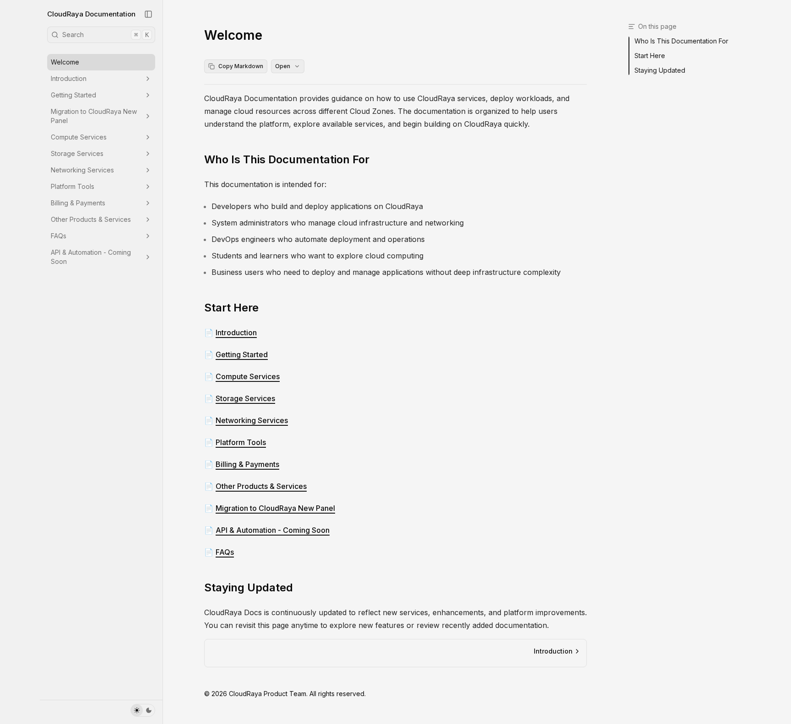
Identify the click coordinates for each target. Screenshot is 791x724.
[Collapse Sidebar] (148, 14)
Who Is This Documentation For (286, 159)
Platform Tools (72, 186)
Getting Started (73, 95)
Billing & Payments (78, 203)
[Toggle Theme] (142, 710)
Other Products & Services (91, 219)
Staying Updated (248, 587)
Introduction (69, 78)
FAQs (58, 236)
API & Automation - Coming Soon (91, 256)
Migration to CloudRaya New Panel (94, 115)
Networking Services (82, 170)
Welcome (65, 62)
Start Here (231, 307)
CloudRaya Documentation (91, 14)
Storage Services (77, 153)
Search (105, 34)
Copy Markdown (240, 66)
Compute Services (79, 137)
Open (282, 66)
